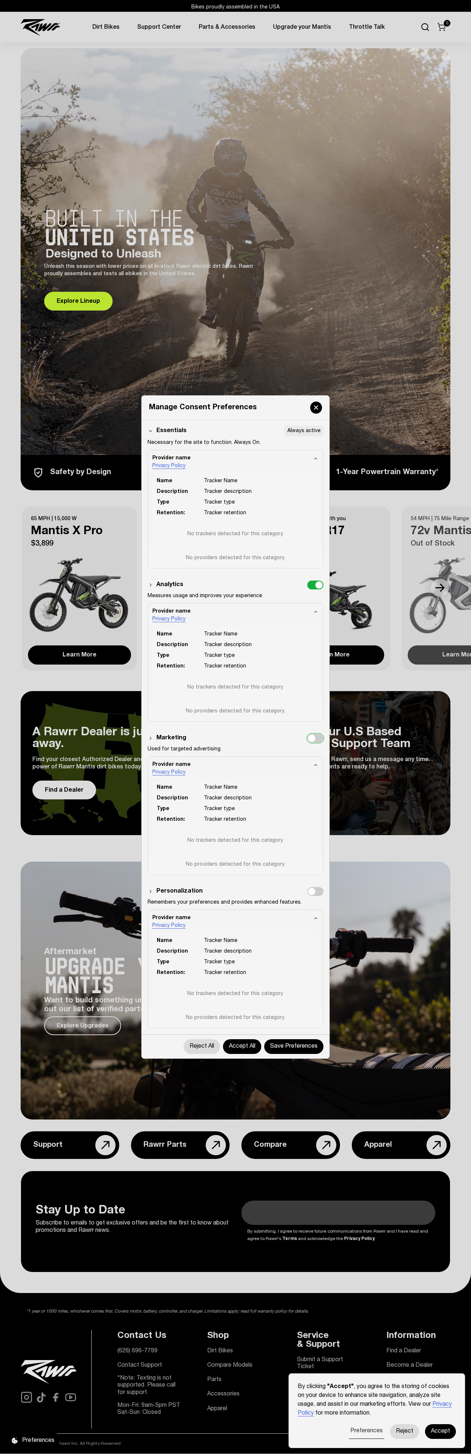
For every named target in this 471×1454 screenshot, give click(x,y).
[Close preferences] (316, 408)
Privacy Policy (168, 466)
